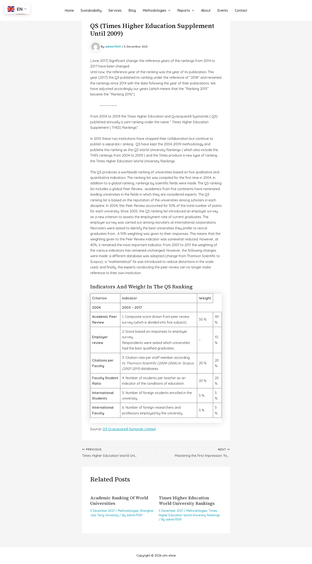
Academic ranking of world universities (119, 500)
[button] (168, 10)
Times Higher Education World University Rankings (187, 500)
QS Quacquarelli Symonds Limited (129, 429)
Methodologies (128, 511)
